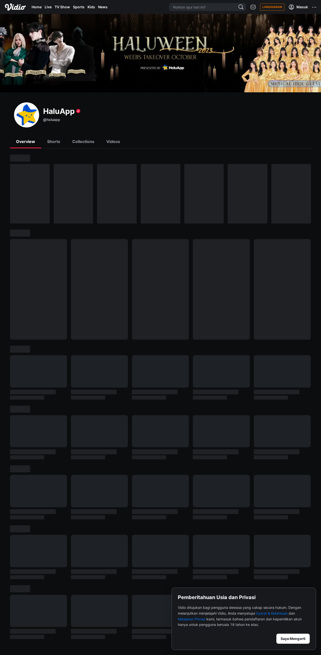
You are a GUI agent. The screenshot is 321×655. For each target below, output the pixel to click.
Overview (25, 141)
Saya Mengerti (293, 638)
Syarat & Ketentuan (272, 613)
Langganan (272, 7)
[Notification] (253, 7)
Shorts (53, 141)
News (103, 7)
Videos (113, 141)
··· (314, 7)
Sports (79, 7)
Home (37, 7)
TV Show (62, 7)
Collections (83, 141)
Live (48, 7)
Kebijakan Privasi (191, 619)
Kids (91, 7)
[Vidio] (15, 7)
